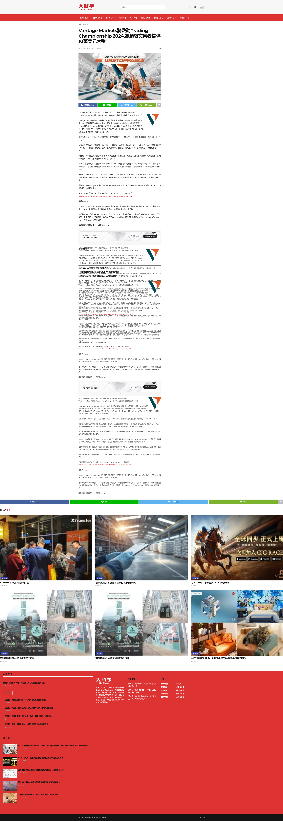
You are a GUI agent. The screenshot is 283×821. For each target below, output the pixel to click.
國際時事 (123, 18)
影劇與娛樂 (158, 18)
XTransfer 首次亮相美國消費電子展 (94, 268)
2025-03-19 (22, 785)
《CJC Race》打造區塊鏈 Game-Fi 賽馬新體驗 (98, 276)
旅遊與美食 (111, 18)
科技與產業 (146, 18)
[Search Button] (164, 7)
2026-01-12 (4, 585)
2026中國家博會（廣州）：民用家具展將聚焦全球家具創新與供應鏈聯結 (219, 658)
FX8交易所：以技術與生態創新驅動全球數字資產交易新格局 (40, 758)
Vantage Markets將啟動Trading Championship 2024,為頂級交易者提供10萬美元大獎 (53, 746)
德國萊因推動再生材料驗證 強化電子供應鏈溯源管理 (99, 272)
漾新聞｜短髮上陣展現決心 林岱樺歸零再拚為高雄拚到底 (26, 724)
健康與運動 (98, 18)
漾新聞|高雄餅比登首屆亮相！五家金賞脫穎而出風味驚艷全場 (41, 770)
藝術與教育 (171, 18)
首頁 (79, 24)
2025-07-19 (22, 773)
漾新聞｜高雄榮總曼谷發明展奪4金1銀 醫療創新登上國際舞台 (28, 716)
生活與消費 (85, 18)
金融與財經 (184, 18)
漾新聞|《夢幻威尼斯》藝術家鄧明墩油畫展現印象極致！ (39, 782)
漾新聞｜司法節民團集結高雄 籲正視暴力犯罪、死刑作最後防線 (29, 708)
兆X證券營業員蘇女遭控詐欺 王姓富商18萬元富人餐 (38, 794)
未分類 (178, 684)
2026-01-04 (22, 760)
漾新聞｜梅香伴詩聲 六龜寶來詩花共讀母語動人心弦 (24, 683)
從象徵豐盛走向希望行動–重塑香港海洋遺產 (17, 658)
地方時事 (134, 18)
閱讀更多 (8, 692)
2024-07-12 (82, 48)
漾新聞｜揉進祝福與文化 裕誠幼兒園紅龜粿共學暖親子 (25, 700)
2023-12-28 (22, 797)
